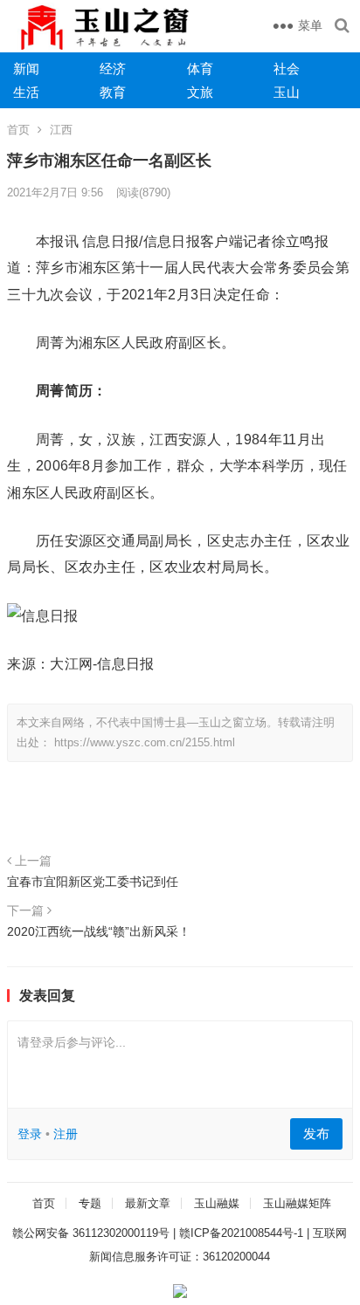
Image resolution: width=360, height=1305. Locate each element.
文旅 (200, 92)
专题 (90, 1203)
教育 (113, 92)
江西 (61, 129)
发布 (316, 1133)
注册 (65, 1134)
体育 (200, 68)
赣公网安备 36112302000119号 (91, 1233)
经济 (113, 68)
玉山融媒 (216, 1203)
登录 (29, 1134)
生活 (26, 92)
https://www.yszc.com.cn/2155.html (144, 742)
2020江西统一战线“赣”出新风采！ (98, 931)
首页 (18, 129)
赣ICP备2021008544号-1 (241, 1233)
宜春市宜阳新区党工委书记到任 (92, 882)
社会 (286, 68)
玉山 (286, 92)
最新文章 (147, 1203)
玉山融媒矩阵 (297, 1203)
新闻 (26, 68)
